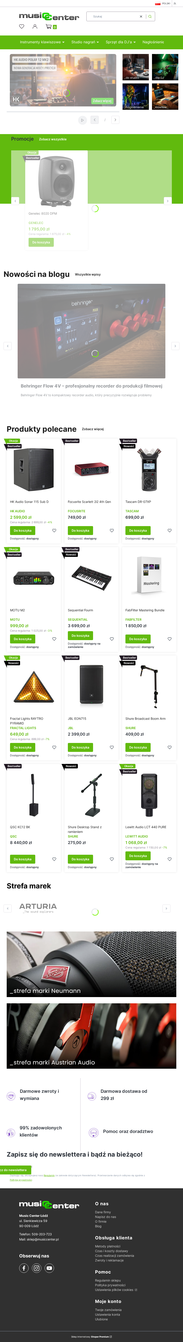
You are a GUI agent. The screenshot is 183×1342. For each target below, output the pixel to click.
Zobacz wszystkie (53, 139)
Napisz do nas (105, 1217)
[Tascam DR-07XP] (149, 470)
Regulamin (49, 1175)
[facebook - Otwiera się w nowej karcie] (24, 1268)
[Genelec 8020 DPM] (56, 181)
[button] (150, 16)
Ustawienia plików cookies (114, 1290)
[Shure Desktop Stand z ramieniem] (91, 795)
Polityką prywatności (21, 1179)
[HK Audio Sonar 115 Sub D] (34, 470)
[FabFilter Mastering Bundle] (149, 578)
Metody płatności (107, 1246)
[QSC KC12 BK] (34, 795)
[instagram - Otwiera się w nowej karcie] (36, 1268)
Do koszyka (41, 242)
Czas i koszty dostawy (111, 1251)
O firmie (100, 1221)
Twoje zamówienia (108, 1310)
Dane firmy (103, 1212)
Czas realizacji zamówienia (114, 1255)
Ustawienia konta (107, 1314)
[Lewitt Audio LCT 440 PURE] (149, 795)
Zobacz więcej (93, 429)
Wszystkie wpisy (88, 274)
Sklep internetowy (90, 1336)
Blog (98, 1226)
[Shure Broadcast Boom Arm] (149, 687)
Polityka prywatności (110, 1285)
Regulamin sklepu (108, 1280)
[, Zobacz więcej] (38, 908)
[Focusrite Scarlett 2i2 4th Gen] (91, 470)
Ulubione (101, 1319)
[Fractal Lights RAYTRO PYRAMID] (34, 687)
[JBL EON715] (91, 687)
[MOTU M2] (34, 578)
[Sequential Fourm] (91, 578)
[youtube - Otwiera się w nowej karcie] (49, 1268)
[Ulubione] (22, 26)
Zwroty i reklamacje (109, 1260)
